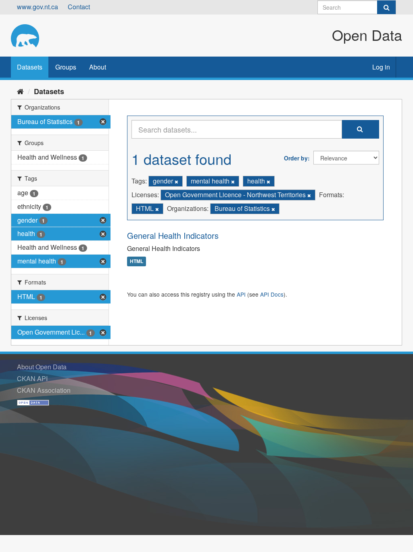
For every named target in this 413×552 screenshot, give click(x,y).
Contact (79, 6)
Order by (296, 158)
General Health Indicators (173, 235)
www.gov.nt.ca (37, 6)
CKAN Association (44, 390)
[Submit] (386, 7)
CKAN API (32, 378)
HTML (136, 261)
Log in (381, 67)
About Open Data (42, 366)
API (241, 294)
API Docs (272, 294)
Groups (65, 67)
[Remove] (176, 181)
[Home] (20, 91)
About (97, 67)
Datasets (29, 67)
